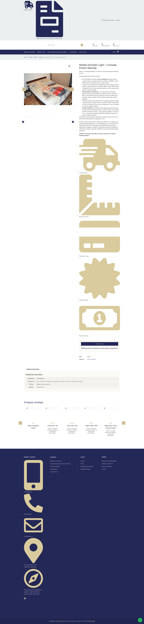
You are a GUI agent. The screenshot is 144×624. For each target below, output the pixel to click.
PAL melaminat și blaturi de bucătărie (57, 52)
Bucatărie (53, 423)
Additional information (32, 369)
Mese (33, 423)
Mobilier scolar (41, 52)
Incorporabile (73, 52)
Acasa (25, 57)
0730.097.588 (105, 45)
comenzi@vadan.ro (101, 123)
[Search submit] (81, 45)
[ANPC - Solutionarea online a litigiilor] (83, 612)
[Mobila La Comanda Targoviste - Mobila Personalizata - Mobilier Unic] (31, 45)
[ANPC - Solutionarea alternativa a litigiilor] (60, 612)
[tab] (33, 369)
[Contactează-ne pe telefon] (102, 44)
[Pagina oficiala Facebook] (25, 598)
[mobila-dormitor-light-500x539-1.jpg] (48, 89)
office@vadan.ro (91, 123)
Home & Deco (83, 52)
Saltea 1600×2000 (91, 425)
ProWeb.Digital (91, 621)
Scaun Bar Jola (52, 425)
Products (30, 57)
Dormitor (41, 57)
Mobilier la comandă (29, 52)
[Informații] (93, 44)
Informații (95, 45)
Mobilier (36, 57)
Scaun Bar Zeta (72, 425)
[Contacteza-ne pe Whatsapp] (140, 620)
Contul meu (116, 45)
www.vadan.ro (63, 621)
